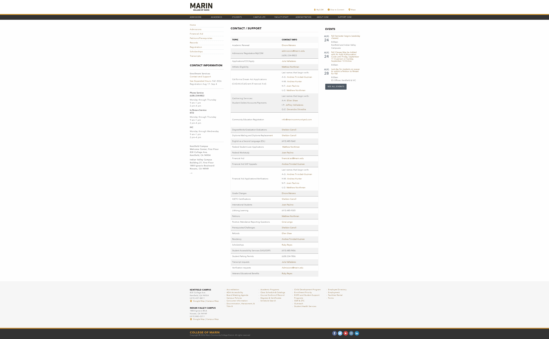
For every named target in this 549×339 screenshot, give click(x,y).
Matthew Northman (290, 67)
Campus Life (259, 17)
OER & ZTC (299, 301)
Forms (331, 298)
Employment (334, 292)
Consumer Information (237, 301)
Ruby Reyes (287, 245)
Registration (196, 47)
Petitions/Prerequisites (201, 38)
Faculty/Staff (281, 17)
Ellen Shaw (292, 101)
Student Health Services (305, 306)
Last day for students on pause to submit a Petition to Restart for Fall (345, 71)
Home (193, 25)
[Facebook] (334, 333)
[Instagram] (351, 333)
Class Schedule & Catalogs (272, 292)
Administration (303, 17)
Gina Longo (287, 222)
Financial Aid (196, 34)
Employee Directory (337, 290)
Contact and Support (200, 77)
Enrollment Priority (303, 292)
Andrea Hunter (294, 82)
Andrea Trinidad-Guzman (299, 77)
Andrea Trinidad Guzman (293, 164)
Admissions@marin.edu (292, 268)
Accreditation (233, 290)
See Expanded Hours (200, 81)
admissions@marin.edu (293, 51)
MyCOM (320, 10)
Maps (353, 10)
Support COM (345, 17)
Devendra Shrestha (296, 110)
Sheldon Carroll (289, 130)
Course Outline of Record (272, 295)
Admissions (195, 17)
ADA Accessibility (235, 292)
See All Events (336, 87)
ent (271, 136)
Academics (216, 17)
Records (194, 43)
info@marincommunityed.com (297, 120)
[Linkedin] (357, 333)
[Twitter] (340, 333)
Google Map (199, 301)
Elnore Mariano (289, 45)
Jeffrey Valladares (295, 105)
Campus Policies (234, 298)
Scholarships (196, 52)
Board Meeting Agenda (237, 295)
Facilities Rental (335, 295)
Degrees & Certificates (270, 298)
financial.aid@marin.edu (293, 158)
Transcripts (195, 56)
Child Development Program (307, 290)
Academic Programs (269, 290)
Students (237, 17)
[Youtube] (345, 333)
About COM (322, 17)
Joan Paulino (293, 86)
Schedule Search (268, 301)
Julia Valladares (289, 61)
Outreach (298, 304)
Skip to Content (337, 10)
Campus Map (212, 301)
